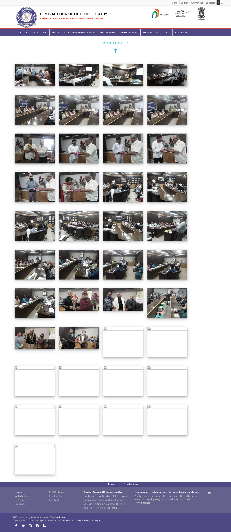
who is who (107, 32)
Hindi (175, 2)
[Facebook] (16, 525)
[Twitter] (23, 525)
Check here (60, 517)
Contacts (210, 2)
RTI (168, 32)
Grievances (197, 2)
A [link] (222, 2)
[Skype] (37, 525)
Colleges (181, 32)
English (184, 2)
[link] (61, 12)
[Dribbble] (30, 525)
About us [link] (114, 484)
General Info (151, 32)
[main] (115, 241)
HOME (23, 32)
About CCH (40, 32)
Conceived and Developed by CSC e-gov (80, 520)
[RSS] (44, 525)
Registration (129, 32)
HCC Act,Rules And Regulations (73, 32)
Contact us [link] (131, 484)
